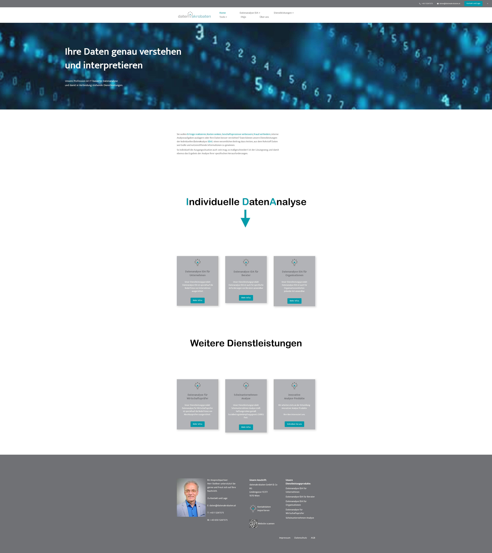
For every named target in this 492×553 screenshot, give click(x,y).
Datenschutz (300, 538)
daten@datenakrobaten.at (449, 3)
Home (222, 13)
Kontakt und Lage (473, 3)
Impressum (284, 538)
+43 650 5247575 (219, 520)
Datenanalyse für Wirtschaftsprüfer (295, 511)
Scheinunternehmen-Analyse (300, 518)
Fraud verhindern (262, 134)
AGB (313, 538)
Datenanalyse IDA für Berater (300, 497)
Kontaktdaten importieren (264, 508)
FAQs (243, 17)
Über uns (264, 17)
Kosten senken (214, 134)
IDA (210, 142)
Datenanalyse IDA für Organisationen (296, 503)
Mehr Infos (197, 300)
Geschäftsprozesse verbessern (237, 134)
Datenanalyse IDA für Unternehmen (296, 490)
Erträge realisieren (196, 134)
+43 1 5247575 (427, 3)
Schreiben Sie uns (294, 424)
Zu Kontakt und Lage (217, 498)
